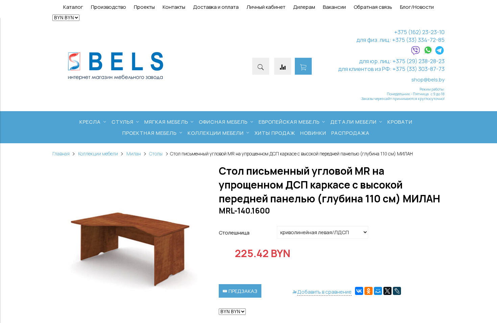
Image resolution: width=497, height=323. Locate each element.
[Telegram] (439, 53)
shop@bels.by (428, 79)
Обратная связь (373, 6)
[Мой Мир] (378, 291)
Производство (108, 6)
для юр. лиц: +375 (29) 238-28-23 (402, 61)
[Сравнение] (282, 66)
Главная (61, 154)
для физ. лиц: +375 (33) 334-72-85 (400, 40)
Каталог (73, 6)
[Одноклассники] (368, 291)
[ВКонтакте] (359, 291)
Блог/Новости (417, 6)
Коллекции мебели (98, 154)
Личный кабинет (265, 6)
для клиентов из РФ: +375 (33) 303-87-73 (391, 69)
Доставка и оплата (216, 6)
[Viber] (415, 53)
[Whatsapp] (428, 53)
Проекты (144, 6)
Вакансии (334, 6)
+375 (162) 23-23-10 (419, 32)
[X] (387, 291)
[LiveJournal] (397, 291)
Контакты (174, 6)
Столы (156, 154)
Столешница (234, 232)
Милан (133, 154)
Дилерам (304, 6)
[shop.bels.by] (115, 80)
